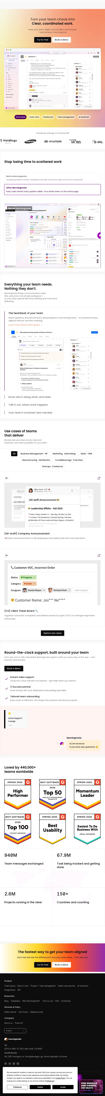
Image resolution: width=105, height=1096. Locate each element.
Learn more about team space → (25, 324)
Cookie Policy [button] (60, 1078)
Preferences (17, 1087)
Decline (40, 1087)
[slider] (52, 235)
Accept (62, 1087)
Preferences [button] (49, 1081)
